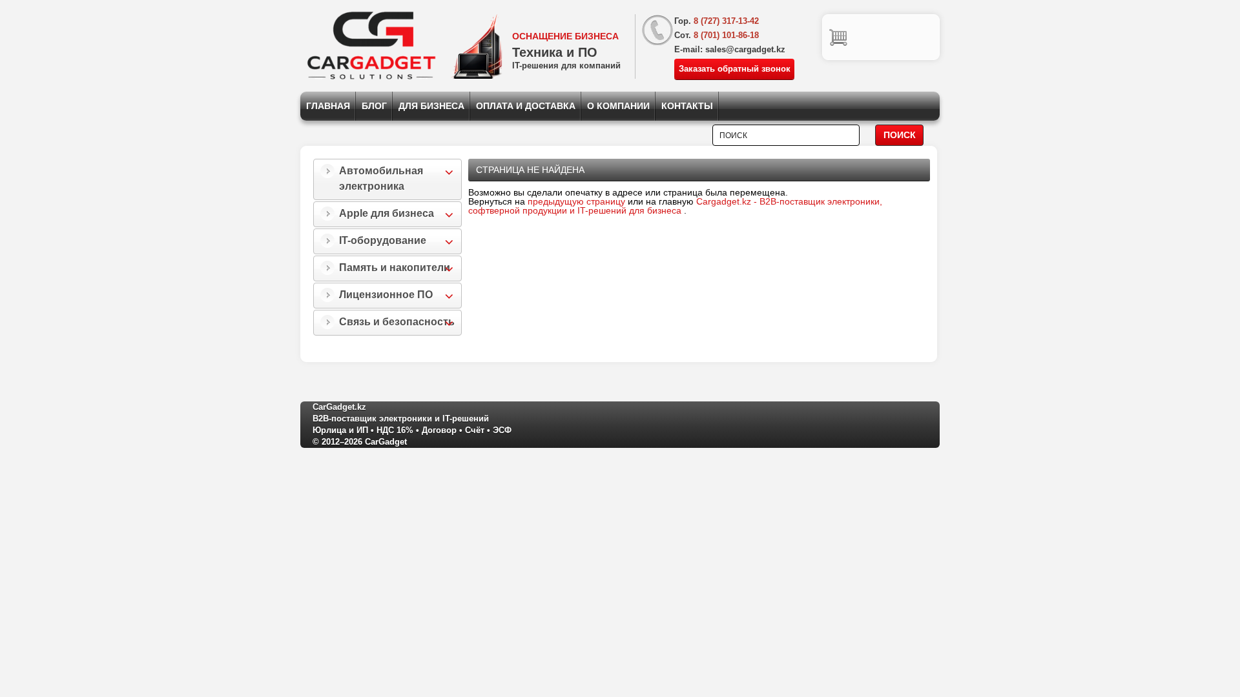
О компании (618, 106)
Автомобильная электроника (381, 178)
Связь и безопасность (397, 321)
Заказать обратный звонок (734, 69)
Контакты (687, 106)
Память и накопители (394, 267)
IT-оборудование (382, 240)
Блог (374, 106)
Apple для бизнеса (386, 213)
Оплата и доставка (525, 106)
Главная (328, 106)
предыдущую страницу (576, 201)
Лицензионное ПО (386, 294)
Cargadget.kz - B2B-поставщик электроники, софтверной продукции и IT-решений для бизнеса (675, 206)
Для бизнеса (431, 106)
